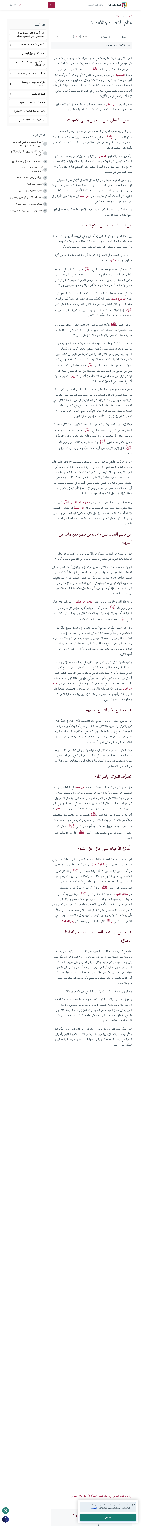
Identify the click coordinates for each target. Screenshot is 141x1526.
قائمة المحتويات (116, 45)
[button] (80, 37)
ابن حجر (80, 787)
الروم (74, 376)
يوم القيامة (68, 921)
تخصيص (93, 1508)
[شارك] (5, 1510)
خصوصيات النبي (80, 502)
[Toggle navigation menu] (130, 5)
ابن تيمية (79, 508)
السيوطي (60, 808)
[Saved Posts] (11, 5)
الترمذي (103, 156)
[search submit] (51, 5)
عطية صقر (112, 104)
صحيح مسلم (118, 298)
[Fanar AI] (5, 1519)
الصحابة (120, 75)
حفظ (124, 37)
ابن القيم (84, 196)
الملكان (113, 260)
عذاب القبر (122, 894)
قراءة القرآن (98, 864)
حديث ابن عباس (84, 601)
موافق (108, 1518)
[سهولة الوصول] (15, 5)
